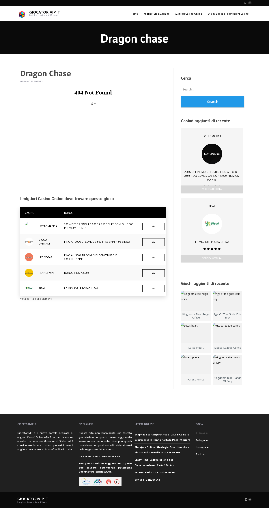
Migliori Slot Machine (156, 14)
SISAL (42, 288)
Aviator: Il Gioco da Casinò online (154, 472)
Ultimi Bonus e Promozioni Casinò (228, 14)
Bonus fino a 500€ (76, 272)
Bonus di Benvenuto (147, 479)
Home (134, 14)
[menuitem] (134, 13)
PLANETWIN (46, 272)
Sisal (212, 206)
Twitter (201, 454)
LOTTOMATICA (48, 226)
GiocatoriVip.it (44, 12)
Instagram (202, 447)
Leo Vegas (45, 257)
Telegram (202, 440)
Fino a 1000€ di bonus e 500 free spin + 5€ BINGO (97, 241)
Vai (153, 226)
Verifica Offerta (212, 189)
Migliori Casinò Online (188, 14)
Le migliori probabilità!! (81, 288)
